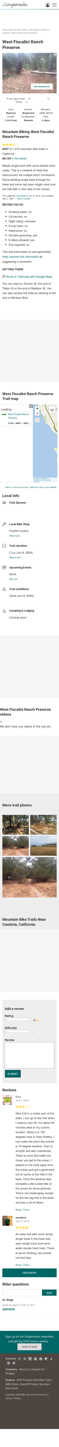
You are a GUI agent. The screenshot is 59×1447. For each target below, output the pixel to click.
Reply (18, 1209)
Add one (13, 579)
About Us (24, 1369)
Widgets (10, 1373)
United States (33, 29)
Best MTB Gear (29, 1384)
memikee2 (20, 195)
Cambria (6, 32)
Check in (32, 102)
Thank (26, 1209)
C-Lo (12, 552)
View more (14, 535)
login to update (16, 600)
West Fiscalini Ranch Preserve (24, 32)
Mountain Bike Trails (17, 29)
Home (5, 29)
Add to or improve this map (16, 487)
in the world (19, 158)
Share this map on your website (43, 487)
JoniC (15, 1304)
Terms (9, 1398)
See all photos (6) (42, 86)
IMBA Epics (12, 1384)
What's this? (15, 557)
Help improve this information (20, 256)
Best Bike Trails (42, 1380)
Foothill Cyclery (19, 531)
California (45, 29)
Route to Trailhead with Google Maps (29, 276)
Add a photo (37, 98)
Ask (49, 1293)
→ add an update (22, 198)
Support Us (37, 1369)
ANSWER (8, 1309)
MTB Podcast (24, 1380)
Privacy (17, 1398)
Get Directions (17, 98)
